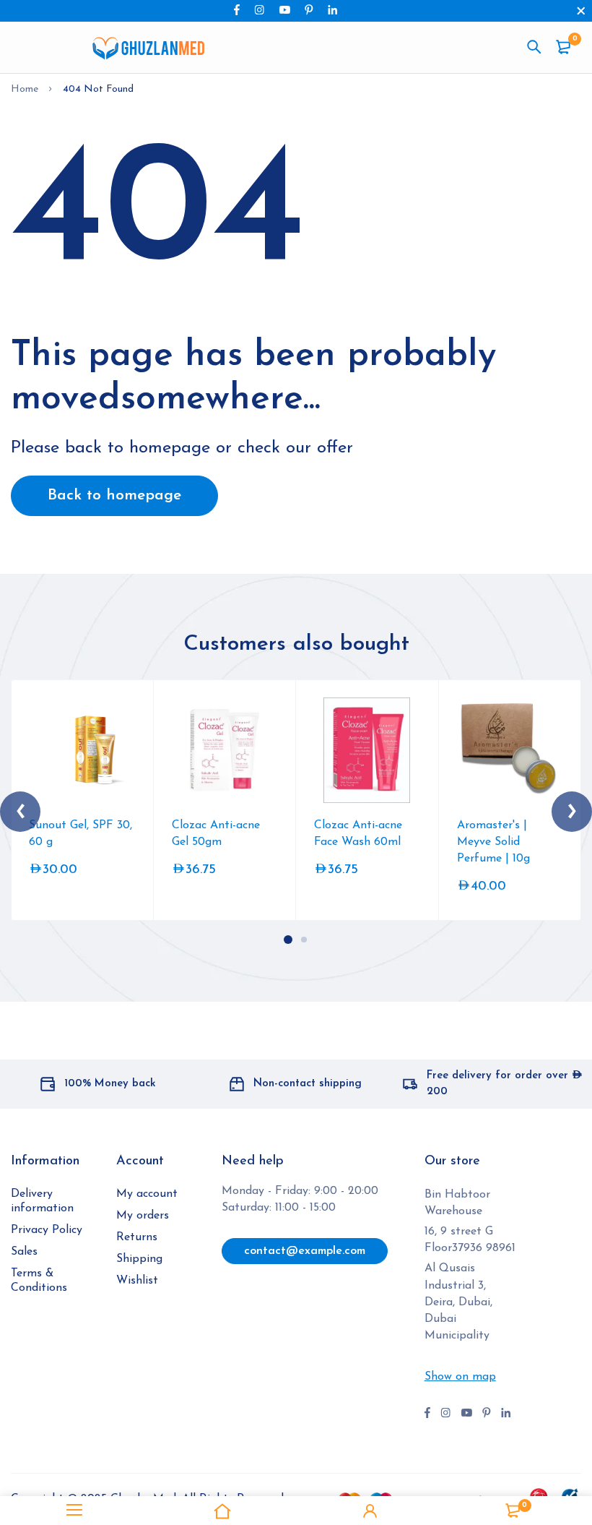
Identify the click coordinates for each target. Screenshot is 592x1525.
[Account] (370, 1510)
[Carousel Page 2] (304, 939)
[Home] (222, 1510)
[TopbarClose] (581, 11)
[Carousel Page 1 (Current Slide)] (288, 939)
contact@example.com (304, 1251)
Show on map (460, 1377)
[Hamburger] (74, 1510)
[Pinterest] (309, 9)
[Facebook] (237, 9)
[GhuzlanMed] (148, 48)
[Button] (534, 47)
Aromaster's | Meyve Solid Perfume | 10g (493, 842)
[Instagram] (259, 9)
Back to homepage (114, 495)
